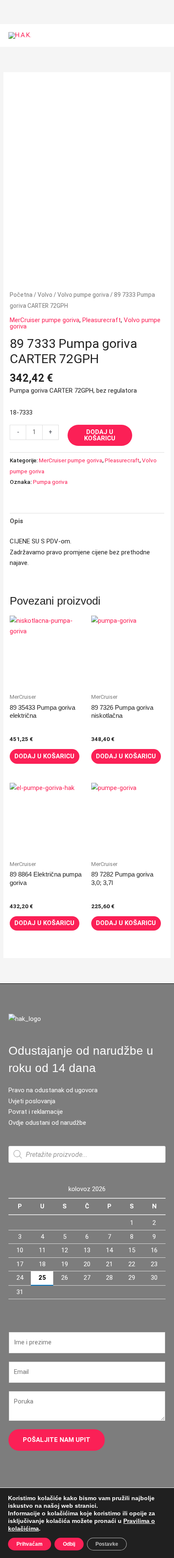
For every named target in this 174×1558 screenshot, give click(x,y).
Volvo (45, 294)
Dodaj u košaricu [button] (44, 756)
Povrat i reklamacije (35, 1112)
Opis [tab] (16, 521)
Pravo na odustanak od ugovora (53, 1090)
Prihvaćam (29, 1544)
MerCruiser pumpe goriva (44, 320)
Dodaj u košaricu (99, 435)
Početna (21, 294)
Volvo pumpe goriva (83, 294)
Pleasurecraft (101, 320)
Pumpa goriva (50, 481)
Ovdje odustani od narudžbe (47, 1122)
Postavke (106, 1544)
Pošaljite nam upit (56, 1440)
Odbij (69, 1544)
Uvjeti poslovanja (31, 1101)
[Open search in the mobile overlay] (87, 1154)
